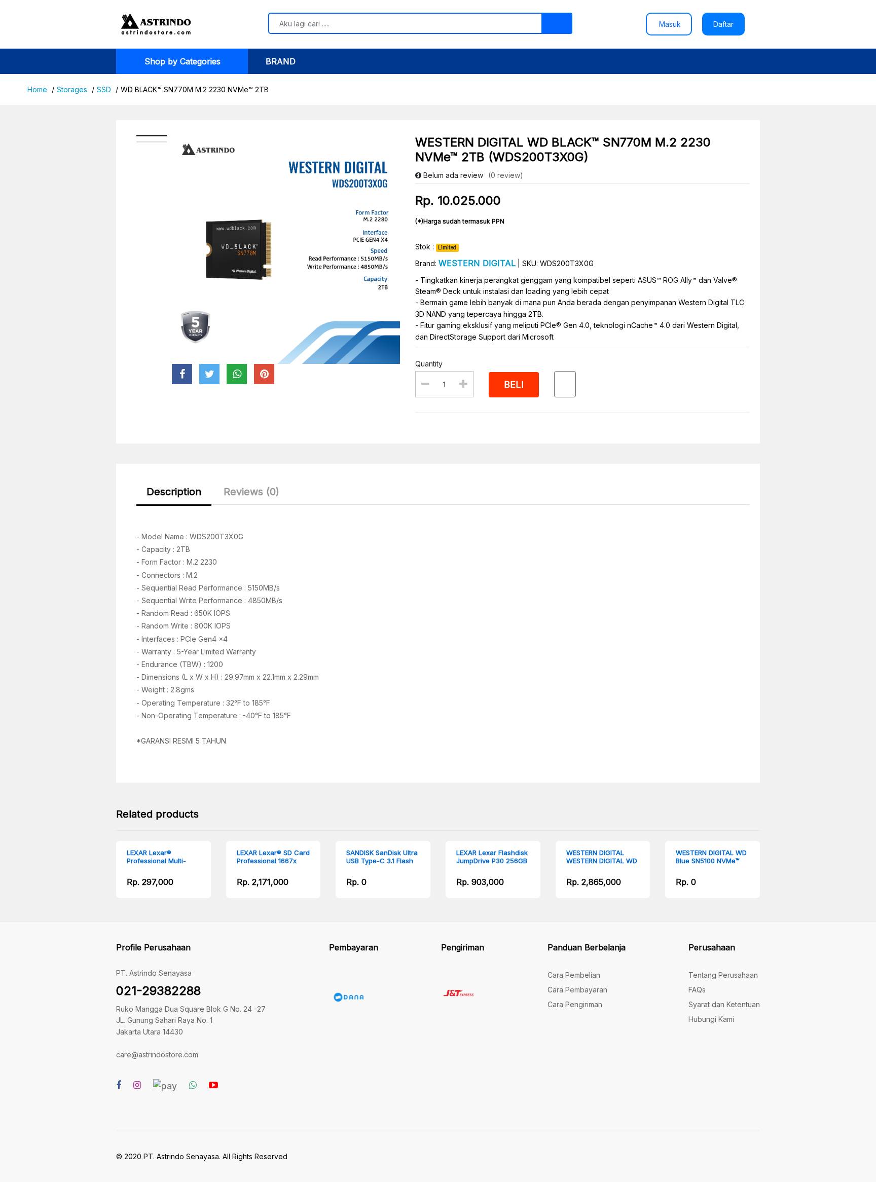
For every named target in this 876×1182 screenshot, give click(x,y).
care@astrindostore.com (157, 1054)
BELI (514, 384)
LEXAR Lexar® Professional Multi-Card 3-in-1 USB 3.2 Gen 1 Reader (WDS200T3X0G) (158, 857)
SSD (104, 89)
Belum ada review (452, 175)
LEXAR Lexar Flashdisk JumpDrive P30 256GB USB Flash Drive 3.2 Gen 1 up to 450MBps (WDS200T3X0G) (492, 857)
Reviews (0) (251, 492)
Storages (72, 89)
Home (37, 89)
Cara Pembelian (574, 975)
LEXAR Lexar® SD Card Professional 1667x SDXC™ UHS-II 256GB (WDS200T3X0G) (273, 857)
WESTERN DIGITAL (477, 263)
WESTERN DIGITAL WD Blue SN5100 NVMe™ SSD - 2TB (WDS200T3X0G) (711, 857)
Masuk (669, 24)
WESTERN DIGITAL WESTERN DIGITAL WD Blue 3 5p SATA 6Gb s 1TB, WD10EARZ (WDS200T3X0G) (601, 857)
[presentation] (91, 877)
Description (174, 492)
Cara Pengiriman (575, 1004)
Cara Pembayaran (577, 989)
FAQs (697, 989)
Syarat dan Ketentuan (724, 1004)
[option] (286, 249)
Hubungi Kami (711, 1019)
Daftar (723, 24)
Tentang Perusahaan (723, 975)
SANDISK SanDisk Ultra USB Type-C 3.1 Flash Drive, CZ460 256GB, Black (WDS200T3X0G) (382, 857)
